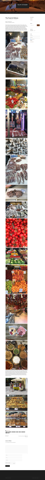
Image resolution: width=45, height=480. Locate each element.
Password (31, 37)
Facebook (31, 18)
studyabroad (11, 19)
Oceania (10, 12)
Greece (9, 430)
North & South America (22, 12)
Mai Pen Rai (7, 435)
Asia (13, 12)
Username (31, 35)
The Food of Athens (11, 18)
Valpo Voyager (22, 4)
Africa (28, 12)
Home (6, 12)
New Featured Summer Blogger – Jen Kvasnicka (23, 436)
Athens (7, 430)
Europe (16, 12)
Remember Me (32, 39)
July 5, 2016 (6, 19)
